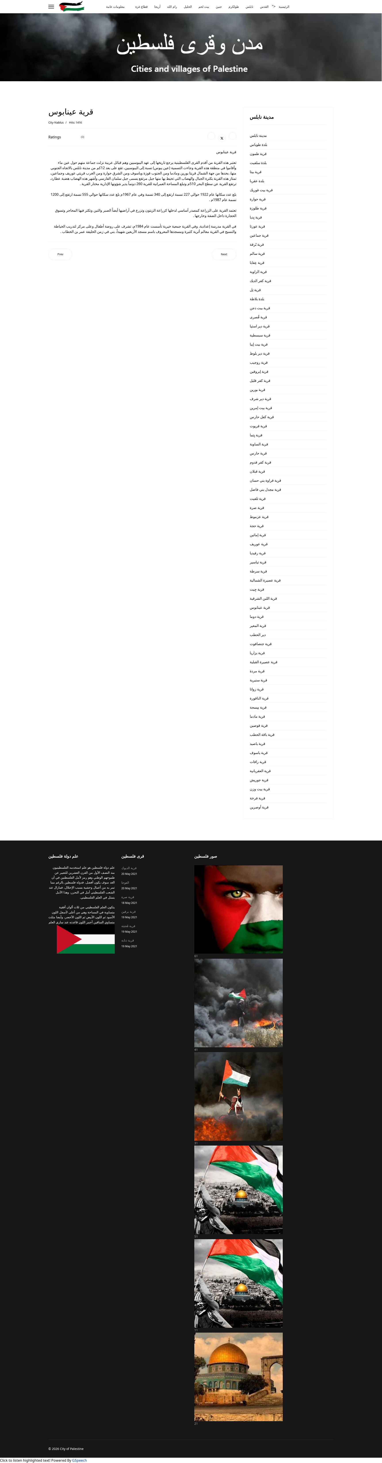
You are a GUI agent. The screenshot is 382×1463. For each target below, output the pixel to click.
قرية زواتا (257, 689)
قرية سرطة (258, 571)
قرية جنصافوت (261, 643)
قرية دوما (257, 616)
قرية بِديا (256, 217)
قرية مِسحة (258, 707)
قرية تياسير (258, 562)
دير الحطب (258, 634)
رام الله (172, 6)
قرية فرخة (257, 798)
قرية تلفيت (258, 498)
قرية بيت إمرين (261, 407)
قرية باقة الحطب (262, 734)
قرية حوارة (258, 199)
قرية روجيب (259, 362)
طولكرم (234, 6)
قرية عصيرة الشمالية (265, 580)
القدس (264, 6)
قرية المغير (258, 625)
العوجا (129, 885)
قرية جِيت (257, 589)
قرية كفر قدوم (260, 462)
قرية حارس (258, 453)
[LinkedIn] (232, 136)
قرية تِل (255, 289)
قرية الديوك (129, 870)
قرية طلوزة (258, 208)
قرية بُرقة (257, 244)
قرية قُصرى (258, 317)
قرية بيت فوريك (261, 189)
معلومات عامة (115, 6)
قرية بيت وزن (260, 789)
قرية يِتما (256, 435)
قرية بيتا (256, 171)
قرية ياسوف (259, 752)
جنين (219, 6)
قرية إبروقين (259, 371)
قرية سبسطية (260, 335)
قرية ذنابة (129, 943)
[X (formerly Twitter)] (222, 138)
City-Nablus (56, 122)
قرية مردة (257, 671)
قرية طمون (258, 153)
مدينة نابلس (258, 135)
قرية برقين (129, 914)
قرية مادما (257, 716)
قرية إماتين (258, 534)
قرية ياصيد (257, 743)
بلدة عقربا (257, 180)
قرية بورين (257, 389)
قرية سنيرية (258, 680)
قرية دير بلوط (260, 353)
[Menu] (51, 6)
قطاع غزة (141, 6)
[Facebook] (211, 136)
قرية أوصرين (259, 807)
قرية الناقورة (259, 698)
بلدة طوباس (258, 144)
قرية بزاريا (257, 652)
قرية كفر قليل (260, 380)
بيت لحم (204, 6)
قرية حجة (257, 525)
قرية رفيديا (258, 553)
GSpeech (79, 1460)
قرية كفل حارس (262, 416)
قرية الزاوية (258, 271)
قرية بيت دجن (260, 307)
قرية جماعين (259, 235)
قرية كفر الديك (260, 280)
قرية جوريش (259, 779)
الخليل (188, 6)
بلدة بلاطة (257, 298)
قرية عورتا (257, 226)
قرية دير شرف (260, 398)
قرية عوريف (259, 543)
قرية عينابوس (260, 607)
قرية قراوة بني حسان (265, 480)
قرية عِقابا (257, 262)
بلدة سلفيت (258, 162)
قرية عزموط (259, 516)
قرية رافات (258, 761)
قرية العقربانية (260, 770)
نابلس (249, 6)
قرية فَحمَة (129, 928)
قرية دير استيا (260, 326)
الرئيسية (284, 6)
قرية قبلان (257, 471)
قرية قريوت (258, 425)
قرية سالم (257, 253)
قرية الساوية (259, 444)
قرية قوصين (259, 725)
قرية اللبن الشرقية (263, 598)
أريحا (157, 6)
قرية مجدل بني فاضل (265, 489)
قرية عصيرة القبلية (263, 661)
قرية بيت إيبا (259, 344)
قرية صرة (257, 507)
